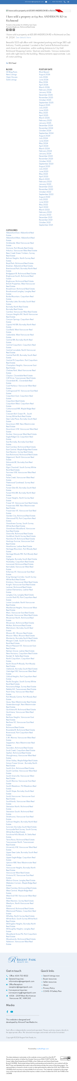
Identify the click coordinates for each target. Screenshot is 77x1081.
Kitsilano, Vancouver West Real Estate (22, 582)
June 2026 (43, 80)
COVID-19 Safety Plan (52, 991)
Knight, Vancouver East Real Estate (20, 585)
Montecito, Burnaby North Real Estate (22, 638)
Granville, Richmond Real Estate (19, 534)
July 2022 (43, 199)
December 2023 (46, 156)
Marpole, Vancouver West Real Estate (22, 615)
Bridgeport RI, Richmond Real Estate (21, 274)
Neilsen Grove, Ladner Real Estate (20, 651)
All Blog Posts (11, 72)
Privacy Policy (49, 988)
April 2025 (43, 115)
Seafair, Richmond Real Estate (18, 753)
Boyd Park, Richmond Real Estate (19, 263)
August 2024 (44, 136)
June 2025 (43, 110)
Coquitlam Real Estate (15, 401)
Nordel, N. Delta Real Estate (17, 656)
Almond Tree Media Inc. (28, 1022)
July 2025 (43, 108)
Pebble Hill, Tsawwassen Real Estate (21, 689)
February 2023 (45, 182)
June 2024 (43, 141)
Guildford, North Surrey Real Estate (21, 536)
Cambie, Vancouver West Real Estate (21, 312)
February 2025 (45, 120)
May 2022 (43, 205)
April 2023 (43, 177)
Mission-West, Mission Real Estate (20, 636)
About (45, 985)
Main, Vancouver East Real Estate (20, 613)
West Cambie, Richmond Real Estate (21, 888)
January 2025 (45, 123)
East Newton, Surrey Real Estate (19, 452)
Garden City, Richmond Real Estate (20, 516)
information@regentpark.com (34, 1)
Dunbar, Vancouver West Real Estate (21, 434)
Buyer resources (50, 979)
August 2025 (44, 105)
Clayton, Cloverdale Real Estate (19, 376)
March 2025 (44, 118)
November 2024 (46, 128)
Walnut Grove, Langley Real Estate (20, 880)
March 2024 (44, 149)
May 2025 (43, 113)
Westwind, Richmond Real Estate (20, 909)
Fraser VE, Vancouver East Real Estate (22, 503)
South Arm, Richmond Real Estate (20, 768)
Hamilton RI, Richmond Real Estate (20, 539)
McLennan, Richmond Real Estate (20, 623)
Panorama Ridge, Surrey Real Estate (21, 687)
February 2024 (45, 151)
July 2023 (43, 169)
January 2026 (45, 92)
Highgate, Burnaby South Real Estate (21, 559)
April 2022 (43, 207)
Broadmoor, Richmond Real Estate (20, 289)
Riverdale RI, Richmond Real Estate (20, 730)
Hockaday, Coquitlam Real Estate (20, 562)
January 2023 (45, 184)
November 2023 (46, 159)
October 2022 (45, 192)
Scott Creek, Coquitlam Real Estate (20, 750)
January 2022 (45, 215)
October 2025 (45, 100)
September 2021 (46, 225)
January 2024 (45, 154)
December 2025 (46, 95)
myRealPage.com (43, 1049)
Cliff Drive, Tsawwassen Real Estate (21, 378)
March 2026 (44, 87)
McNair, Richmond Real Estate (18, 625)
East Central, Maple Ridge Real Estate (21, 450)
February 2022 (45, 212)
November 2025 (46, 98)
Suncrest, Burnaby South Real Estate (21, 827)
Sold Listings (11, 80)
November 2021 (46, 220)
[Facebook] (8, 1012)
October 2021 (45, 222)
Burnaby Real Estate (14, 309)
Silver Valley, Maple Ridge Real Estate (21, 761)
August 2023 (44, 166)
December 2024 (46, 126)
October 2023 (45, 161)
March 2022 (44, 210)
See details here (23, 38)
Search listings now (51, 976)
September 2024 (46, 133)
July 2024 (43, 138)
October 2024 (45, 131)
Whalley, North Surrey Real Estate (20, 916)
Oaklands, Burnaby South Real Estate (21, 669)
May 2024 (43, 143)
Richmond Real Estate (15, 727)
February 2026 (45, 90)
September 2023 (46, 164)
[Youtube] (13, 1012)
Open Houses (11, 77)
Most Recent (44, 72)
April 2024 (43, 146)
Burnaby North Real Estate (17, 307)
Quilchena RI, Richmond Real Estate (21, 710)
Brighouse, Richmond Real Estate (24, 27)
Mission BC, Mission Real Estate (19, 633)
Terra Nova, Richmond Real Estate (20, 840)
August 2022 (44, 197)
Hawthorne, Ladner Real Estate (19, 546)
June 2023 (43, 171)
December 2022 (46, 187)
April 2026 (43, 85)
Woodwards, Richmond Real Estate (21, 939)
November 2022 (46, 189)
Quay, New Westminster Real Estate (21, 702)
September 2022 (46, 194)
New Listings (11, 75)
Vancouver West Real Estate (18, 873)
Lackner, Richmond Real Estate (19, 587)
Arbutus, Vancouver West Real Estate (21, 251)
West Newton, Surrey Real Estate (20, 901)
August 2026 (44, 75)
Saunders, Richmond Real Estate (19, 748)
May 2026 (43, 82)
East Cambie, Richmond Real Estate (21, 447)
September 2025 (46, 103)
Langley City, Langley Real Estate (20, 595)
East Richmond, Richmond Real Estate (21, 455)
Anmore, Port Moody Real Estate (19, 248)
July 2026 (43, 77)
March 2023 (44, 179)
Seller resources (50, 982)
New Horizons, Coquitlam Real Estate (21, 653)
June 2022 (43, 202)
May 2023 (43, 174)
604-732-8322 (57, 1)
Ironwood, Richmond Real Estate (19, 564)
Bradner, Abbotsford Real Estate (19, 266)
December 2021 (45, 217)
